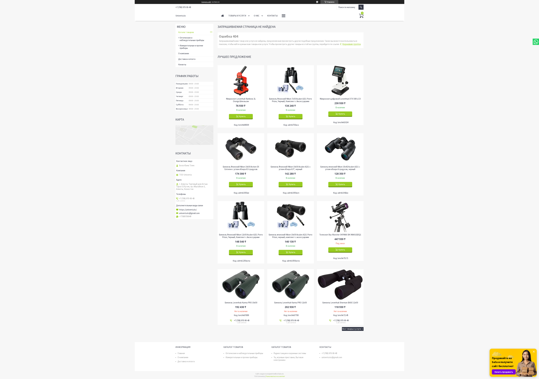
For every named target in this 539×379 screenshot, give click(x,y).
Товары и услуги (237, 15)
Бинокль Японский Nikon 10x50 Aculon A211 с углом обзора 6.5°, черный (290, 168)
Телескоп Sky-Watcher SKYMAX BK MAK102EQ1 (340, 234)
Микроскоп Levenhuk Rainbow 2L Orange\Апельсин (241, 100)
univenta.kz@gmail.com (189, 213)
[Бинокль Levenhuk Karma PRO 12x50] (290, 284)
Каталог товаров (186, 32)
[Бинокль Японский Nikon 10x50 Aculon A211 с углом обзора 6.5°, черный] (290, 148)
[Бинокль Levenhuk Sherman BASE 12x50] (340, 284)
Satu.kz (281, 374)
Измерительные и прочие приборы (191, 46)
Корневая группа (351, 44)
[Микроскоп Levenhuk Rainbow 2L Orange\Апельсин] (241, 80)
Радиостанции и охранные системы (290, 353)
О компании (183, 53)
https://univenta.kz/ (188, 209)
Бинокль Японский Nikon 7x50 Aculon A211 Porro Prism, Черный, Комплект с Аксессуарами (290, 100)
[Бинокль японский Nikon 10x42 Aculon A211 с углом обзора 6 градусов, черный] (340, 148)
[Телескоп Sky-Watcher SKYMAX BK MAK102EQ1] (340, 216)
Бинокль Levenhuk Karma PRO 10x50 (241, 302)
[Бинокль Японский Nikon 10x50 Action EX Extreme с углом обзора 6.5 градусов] (241, 148)
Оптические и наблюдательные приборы (192, 39)
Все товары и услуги (351, 328)
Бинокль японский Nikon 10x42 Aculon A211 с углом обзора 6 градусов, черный (340, 168)
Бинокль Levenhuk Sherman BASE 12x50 (340, 302)
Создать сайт (206, 2)
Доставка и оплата (186, 59)
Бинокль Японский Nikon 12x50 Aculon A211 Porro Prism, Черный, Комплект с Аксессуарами (241, 235)
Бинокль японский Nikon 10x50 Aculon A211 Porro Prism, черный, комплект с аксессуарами (290, 235)
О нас (256, 15)
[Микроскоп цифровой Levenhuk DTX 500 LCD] (340, 80)
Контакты (272, 15)
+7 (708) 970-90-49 (329, 353)
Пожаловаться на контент (275, 376)
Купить (242, 116)
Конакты (182, 64)
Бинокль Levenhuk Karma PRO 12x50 (290, 302)
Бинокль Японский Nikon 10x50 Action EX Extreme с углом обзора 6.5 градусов (241, 168)
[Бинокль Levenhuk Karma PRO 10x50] (241, 284)
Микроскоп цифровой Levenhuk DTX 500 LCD (340, 99)
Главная (222, 15)
